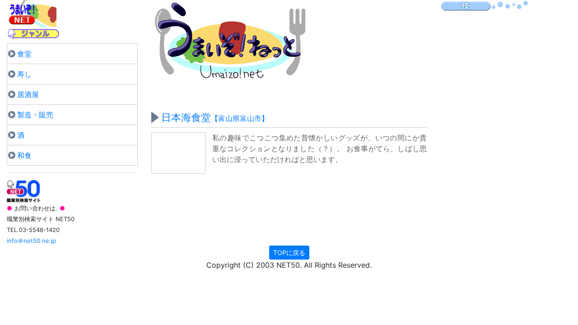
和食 (24, 155)
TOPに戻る (289, 252)
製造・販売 (35, 114)
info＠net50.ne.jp (31, 240)
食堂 (24, 53)
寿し (24, 74)
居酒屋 (28, 94)
